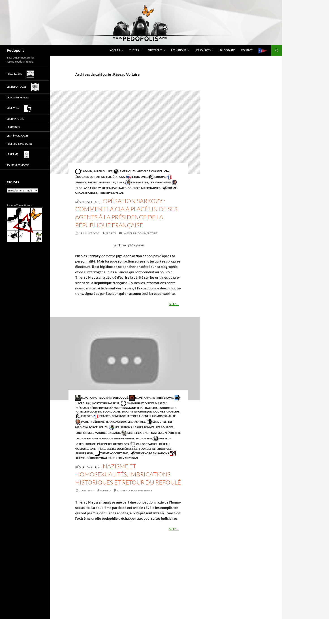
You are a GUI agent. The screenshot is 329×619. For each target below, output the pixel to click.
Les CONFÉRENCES (18, 97)
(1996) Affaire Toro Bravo (154, 397)
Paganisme (144, 438)
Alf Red (110, 233)
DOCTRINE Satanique (137, 411)
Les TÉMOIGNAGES (17, 135)
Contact (246, 50)
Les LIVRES (159, 421)
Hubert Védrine (92, 421)
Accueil (115, 50)
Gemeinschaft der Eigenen (131, 416)
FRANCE (104, 416)
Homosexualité (164, 416)
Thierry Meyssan (111, 192)
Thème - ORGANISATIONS (152, 453)
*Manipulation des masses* (146, 403)
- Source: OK (167, 408)
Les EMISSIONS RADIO (19, 143)
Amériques (127, 171)
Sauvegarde (227, 50)
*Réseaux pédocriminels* (94, 408)
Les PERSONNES (160, 182)
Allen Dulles (102, 171)
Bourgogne (111, 411)
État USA (118, 176)
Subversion (84, 453)
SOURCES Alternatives (143, 188)
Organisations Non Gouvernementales (105, 438)
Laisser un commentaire (140, 233)
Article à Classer (150, 171)
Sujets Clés (155, 50)
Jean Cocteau (115, 421)
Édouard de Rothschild (93, 176)
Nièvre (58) (172, 432)
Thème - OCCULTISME (114, 453)
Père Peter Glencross (113, 444)
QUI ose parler (147, 444)
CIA (166, 171)
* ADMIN (86, 171)
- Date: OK (150, 408)
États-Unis (139, 176)
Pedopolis (15, 50)
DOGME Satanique (166, 411)
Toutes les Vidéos (18, 165)
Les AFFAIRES (136, 421)
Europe (159, 176)
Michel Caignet (138, 432)
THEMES (134, 50)
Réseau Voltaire (114, 188)
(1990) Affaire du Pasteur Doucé (104, 397)
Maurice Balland (107, 432)
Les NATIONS (178, 50)
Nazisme (157, 432)
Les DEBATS (13, 127)
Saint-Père (97, 448)
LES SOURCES (203, 50)
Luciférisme (84, 432)
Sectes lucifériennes (121, 448)
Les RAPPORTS (15, 118)
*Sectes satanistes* (128, 408)
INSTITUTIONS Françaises (106, 182)
